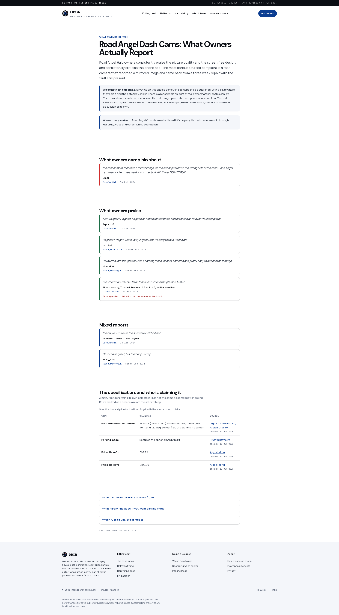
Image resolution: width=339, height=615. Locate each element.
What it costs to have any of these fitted (128, 497)
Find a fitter (123, 575)
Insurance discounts (238, 565)
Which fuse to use (182, 561)
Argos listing (217, 452)
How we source (219, 13)
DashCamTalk (109, 182)
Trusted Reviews (111, 291)
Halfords (165, 13)
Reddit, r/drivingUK (112, 270)
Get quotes (267, 13)
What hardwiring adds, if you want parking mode (133, 508)
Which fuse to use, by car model (122, 520)
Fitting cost (149, 13)
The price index (125, 561)
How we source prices (239, 561)
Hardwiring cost (126, 570)
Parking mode (179, 570)
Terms (273, 589)
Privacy (231, 570)
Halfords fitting (125, 565)
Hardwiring (181, 13)
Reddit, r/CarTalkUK (113, 249)
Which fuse (199, 13)
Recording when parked (185, 565)
